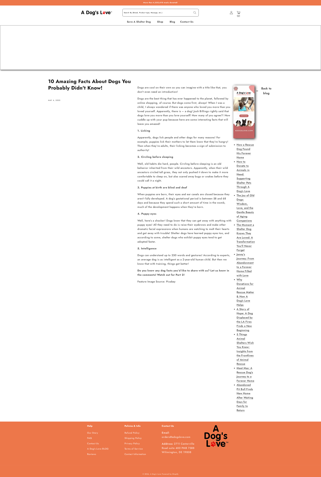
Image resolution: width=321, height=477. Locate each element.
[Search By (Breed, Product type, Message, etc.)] (194, 12)
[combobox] (160, 12)
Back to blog (266, 90)
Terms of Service (134, 448)
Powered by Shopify (170, 474)
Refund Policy (132, 432)
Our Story (92, 432)
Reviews (91, 454)
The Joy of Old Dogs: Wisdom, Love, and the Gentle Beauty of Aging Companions (245, 208)
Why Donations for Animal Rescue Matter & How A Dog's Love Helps (245, 292)
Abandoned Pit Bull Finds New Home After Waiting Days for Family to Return (245, 397)
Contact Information (135, 454)
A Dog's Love (155, 474)
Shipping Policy (133, 438)
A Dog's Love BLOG (98, 448)
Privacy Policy (132, 443)
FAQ (89, 438)
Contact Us (93, 443)
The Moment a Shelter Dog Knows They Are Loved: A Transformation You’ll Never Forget (246, 237)
